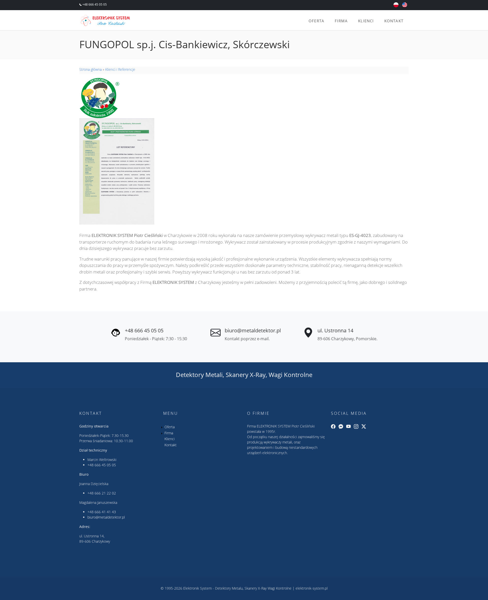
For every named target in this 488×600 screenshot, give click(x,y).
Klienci (366, 20)
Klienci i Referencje (120, 69)
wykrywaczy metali (278, 442)
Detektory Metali (199, 374)
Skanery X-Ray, (246, 374)
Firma (341, 20)
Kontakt (393, 20)
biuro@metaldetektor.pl (253, 330)
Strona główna (90, 69)
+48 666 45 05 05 (94, 4)
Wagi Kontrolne (290, 374)
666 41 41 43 (105, 511)
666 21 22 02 (105, 493)
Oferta (316, 20)
